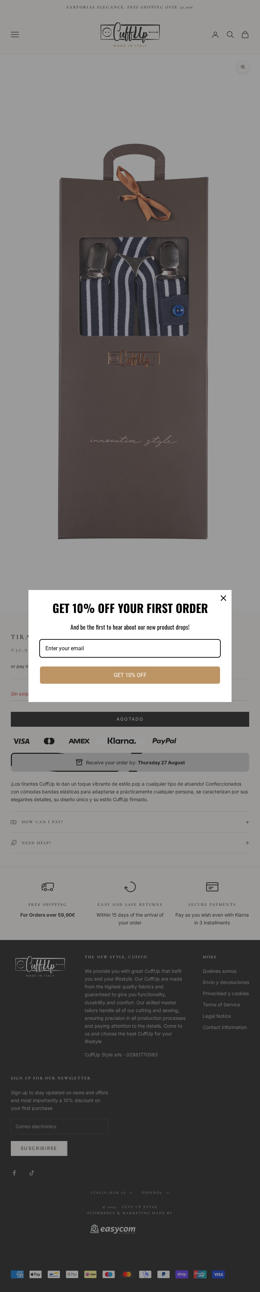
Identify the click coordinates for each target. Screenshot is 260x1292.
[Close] (223, 598)
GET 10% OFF (130, 675)
